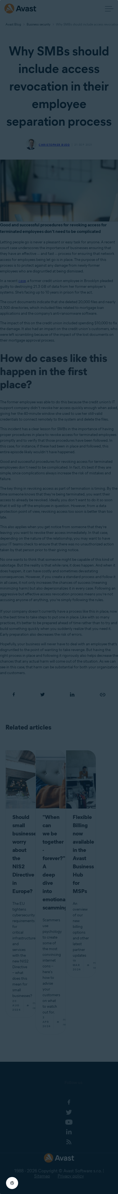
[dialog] (59, 597)
